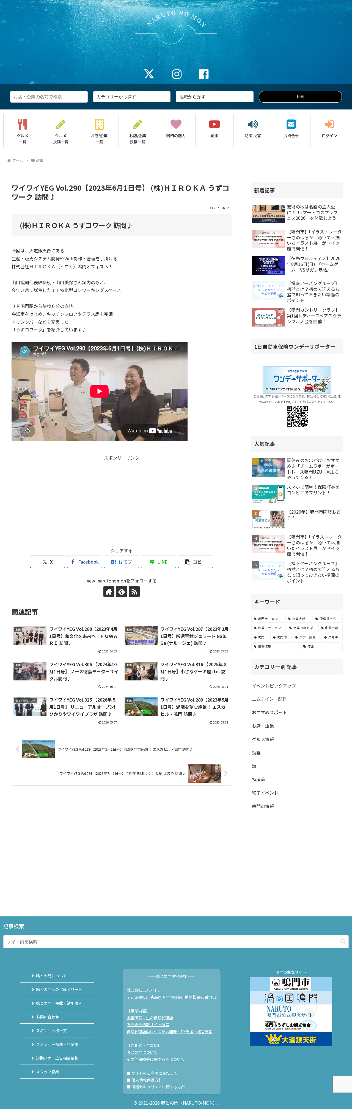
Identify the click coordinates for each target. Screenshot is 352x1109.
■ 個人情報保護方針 (144, 1080)
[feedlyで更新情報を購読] (121, 591)
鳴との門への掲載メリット (59, 989)
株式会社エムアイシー (146, 990)
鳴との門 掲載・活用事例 (59, 1003)
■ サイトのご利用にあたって (152, 1073)
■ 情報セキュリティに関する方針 (156, 1087)
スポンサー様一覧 (51, 1030)
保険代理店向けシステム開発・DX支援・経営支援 (170, 1031)
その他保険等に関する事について (156, 1059)
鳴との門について (51, 975)
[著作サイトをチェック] (108, 591)
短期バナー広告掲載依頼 (57, 1058)
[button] (195, 562)
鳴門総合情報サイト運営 (148, 1024)
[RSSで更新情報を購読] (134, 591)
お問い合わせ (47, 1017)
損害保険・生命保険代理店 (150, 1017)
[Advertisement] (122, 500)
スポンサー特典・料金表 (57, 1044)
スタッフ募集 (47, 1071)
